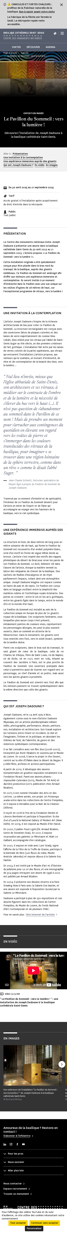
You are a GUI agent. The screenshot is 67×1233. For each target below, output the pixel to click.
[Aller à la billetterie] (55, 33)
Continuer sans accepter (44, 1223)
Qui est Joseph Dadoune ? (18, 165)
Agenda (50, 47)
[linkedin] (4, 1144)
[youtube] (23, 1144)
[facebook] (17, 1144)
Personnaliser (34, 1228)
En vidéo (39, 165)
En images (52, 165)
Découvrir (33, 47)
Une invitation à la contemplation (23, 157)
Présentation (20, 153)
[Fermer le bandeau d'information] (61, 5)
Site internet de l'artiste (40, 914)
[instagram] (11, 1144)
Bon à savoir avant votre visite (37, 11)
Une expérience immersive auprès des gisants (29, 161)
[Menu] (62, 33)
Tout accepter (18, 1223)
